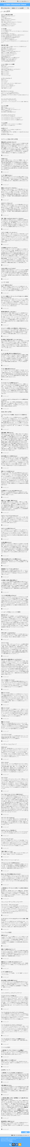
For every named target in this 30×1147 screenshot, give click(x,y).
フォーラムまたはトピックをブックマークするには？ (11, 117)
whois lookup (20, 1104)
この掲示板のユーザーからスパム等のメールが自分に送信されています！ (14, 95)
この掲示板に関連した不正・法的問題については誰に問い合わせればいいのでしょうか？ (14, 132)
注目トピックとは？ (5, 72)
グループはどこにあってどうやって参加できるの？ (11, 83)
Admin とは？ (3, 79)
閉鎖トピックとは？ (5, 74)
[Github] (13, 1144)
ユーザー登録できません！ (6, 18)
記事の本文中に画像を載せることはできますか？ (11, 69)
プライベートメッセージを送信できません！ (10, 92)
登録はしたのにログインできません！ (8, 19)
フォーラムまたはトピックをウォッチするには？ (11, 118)
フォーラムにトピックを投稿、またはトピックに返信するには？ (14, 46)
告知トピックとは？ (5, 71)
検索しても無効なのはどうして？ (7, 108)
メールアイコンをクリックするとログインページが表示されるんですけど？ (14, 42)
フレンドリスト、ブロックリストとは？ (9, 100)
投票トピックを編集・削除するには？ (8, 52)
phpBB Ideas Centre (8, 1089)
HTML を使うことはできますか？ (7, 66)
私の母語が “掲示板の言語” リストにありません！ (11, 36)
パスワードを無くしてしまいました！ (8, 23)
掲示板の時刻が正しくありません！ (8, 33)
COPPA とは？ (4, 17)
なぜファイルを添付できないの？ (7, 55)
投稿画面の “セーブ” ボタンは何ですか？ (9, 58)
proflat (4, 1140)
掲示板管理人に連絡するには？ (7, 134)
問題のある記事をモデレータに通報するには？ (10, 57)
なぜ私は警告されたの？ (6, 56)
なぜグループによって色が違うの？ (8, 85)
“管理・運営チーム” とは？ (6, 88)
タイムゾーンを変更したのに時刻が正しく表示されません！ (13, 34)
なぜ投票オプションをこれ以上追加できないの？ (11, 51)
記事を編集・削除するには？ (7, 47)
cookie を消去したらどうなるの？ (8, 25)
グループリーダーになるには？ (7, 84)
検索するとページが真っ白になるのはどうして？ (11, 109)
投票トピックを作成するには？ (7, 50)
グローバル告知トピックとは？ (7, 70)
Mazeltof (8, 1140)
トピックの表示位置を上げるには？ (8, 61)
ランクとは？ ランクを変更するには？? (9, 39)
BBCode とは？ (4, 65)
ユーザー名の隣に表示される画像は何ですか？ (10, 37)
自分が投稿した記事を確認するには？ (8, 111)
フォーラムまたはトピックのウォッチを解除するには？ (12, 119)
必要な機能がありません (6, 130)
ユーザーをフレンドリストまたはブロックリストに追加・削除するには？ (14, 102)
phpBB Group (23, 346)
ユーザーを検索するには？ (6, 110)
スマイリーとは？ (4, 67)
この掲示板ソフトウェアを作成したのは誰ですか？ (11, 129)
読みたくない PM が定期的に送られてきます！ (10, 93)
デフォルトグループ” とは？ (6, 86)
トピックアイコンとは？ (6, 75)
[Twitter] (10, 1144)
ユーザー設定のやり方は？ (6, 29)
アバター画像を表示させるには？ (7, 38)
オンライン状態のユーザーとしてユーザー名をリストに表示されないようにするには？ (14, 32)
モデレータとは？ (4, 80)
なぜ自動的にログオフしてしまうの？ (8, 24)
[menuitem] (4, 1)
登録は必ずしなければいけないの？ (8, 15)
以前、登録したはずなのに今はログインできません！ (11, 22)
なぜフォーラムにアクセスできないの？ (9, 53)
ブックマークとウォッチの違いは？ (8, 116)
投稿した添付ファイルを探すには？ (8, 125)
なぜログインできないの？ (6, 20)
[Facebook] (16, 1144)
